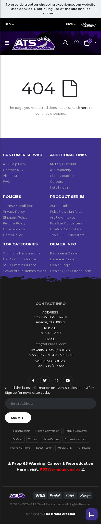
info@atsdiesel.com (50, 344)
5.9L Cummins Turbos (19, 265)
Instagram (56, 380)
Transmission (21, 431)
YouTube (68, 380)
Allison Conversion (48, 431)
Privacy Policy (14, 211)
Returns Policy (14, 223)
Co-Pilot (18, 439)
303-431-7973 (50, 333)
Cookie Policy (14, 229)
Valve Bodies (51, 439)
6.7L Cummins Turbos (19, 259)
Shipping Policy (15, 217)
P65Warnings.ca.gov (60, 469)
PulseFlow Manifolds (66, 211)
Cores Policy (13, 235)
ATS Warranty (60, 170)
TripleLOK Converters (67, 235)
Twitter (45, 380)
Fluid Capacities (62, 176)
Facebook (33, 380)
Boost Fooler (44, 447)
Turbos (32, 439)
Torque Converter (76, 431)
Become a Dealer (64, 253)
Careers (56, 181)
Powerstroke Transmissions (24, 271)
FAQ (6, 181)
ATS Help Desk (14, 164)
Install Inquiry (60, 187)
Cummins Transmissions (21, 253)
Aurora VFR (64, 447)
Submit (17, 418)
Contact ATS (13, 170)
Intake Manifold (20, 447)
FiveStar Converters (66, 223)
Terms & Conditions (18, 206)
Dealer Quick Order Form (70, 271)
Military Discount (63, 164)
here (84, 108)
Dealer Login (60, 265)
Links (69, 24)
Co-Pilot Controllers (65, 229)
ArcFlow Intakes (62, 217)
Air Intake (84, 447)
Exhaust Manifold (75, 439)
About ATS (11, 176)
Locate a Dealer (63, 259)
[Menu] (7, 43)
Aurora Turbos (61, 206)
